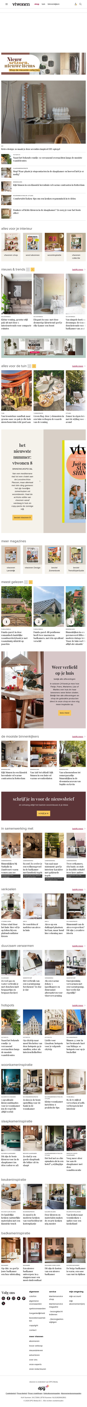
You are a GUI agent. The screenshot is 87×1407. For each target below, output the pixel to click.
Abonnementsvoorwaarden (71, 1393)
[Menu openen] (6, 4)
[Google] (3, 1298)
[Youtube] (18, 1298)
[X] (3, 1303)
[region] (43, 302)
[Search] (80, 4)
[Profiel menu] (75, 4)
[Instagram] (13, 1298)
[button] (35, 1393)
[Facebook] (8, 1298)
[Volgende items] (32, 269)
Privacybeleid (22, 1393)
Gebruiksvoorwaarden (51, 1393)
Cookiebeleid (11, 1393)
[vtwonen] (21, 4)
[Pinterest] (23, 1298)
